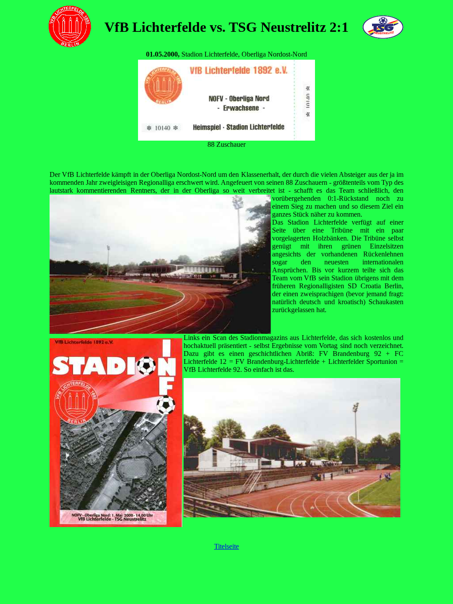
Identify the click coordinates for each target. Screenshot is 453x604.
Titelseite (226, 546)
